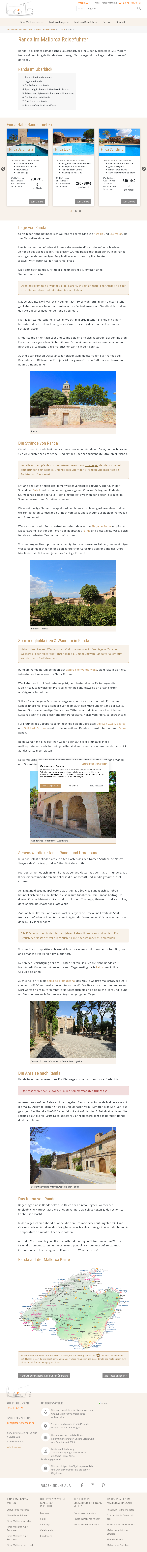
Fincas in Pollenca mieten (87, 1518)
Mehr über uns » (14, 1447)
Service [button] (107, 22)
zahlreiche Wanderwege (81, 669)
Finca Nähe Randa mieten (38, 77)
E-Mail (96, 2)
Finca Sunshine (112, 149)
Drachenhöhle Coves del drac (120, 1517)
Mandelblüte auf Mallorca (121, 1524)
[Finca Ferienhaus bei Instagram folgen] (92, 1485)
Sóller (43, 1518)
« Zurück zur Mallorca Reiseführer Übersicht (44, 1375)
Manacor (45, 1513)
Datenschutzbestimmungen (94, 763)
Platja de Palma (101, 526)
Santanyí (45, 1524)
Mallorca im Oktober (118, 1545)
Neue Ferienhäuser (17, 1515)
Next (144, 169)
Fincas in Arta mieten (85, 1513)
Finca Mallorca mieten (17, 1501)
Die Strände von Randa (37, 85)
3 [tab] (80, 211)
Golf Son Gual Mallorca (110, 723)
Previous (3, 169)
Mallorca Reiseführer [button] (85, 22)
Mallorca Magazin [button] (58, 22)
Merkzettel (109, 2)
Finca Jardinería (21, 149)
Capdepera (46, 1536)
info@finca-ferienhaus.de (21, 1423)
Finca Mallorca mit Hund (20, 1545)
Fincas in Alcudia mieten (86, 1524)
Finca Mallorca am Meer (19, 1521)
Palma (78, 290)
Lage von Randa (33, 81)
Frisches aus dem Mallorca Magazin (119, 1501)
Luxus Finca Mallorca (18, 1509)
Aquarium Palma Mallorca (120, 1509)
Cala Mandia (46, 1530)
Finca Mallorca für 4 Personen (17, 1528)
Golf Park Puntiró (35, 728)
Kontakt (120, 22)
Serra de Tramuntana (61, 980)
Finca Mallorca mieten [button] (31, 22)
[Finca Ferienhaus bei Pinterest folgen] (103, 1485)
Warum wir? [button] (84, 2)
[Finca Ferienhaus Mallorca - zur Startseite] (20, 9)
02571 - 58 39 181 (132, 2)
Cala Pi (37, 490)
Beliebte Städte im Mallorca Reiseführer (52, 1503)
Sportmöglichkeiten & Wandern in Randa (46, 89)
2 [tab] (75, 211)
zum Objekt (37, 201)
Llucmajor (116, 234)
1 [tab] (71, 211)
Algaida (98, 234)
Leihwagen (55, 1091)
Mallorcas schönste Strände (117, 1532)
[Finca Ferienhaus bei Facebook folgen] (81, 1485)
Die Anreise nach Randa (37, 97)
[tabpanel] (27, 167)
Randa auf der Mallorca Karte (40, 105)
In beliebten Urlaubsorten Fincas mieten (88, 1503)
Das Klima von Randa (36, 101)
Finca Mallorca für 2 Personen (17, 1537)
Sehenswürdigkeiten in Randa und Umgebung (49, 93)
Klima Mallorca (115, 1539)
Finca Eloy (62, 149)
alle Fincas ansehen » (115, 1375)
